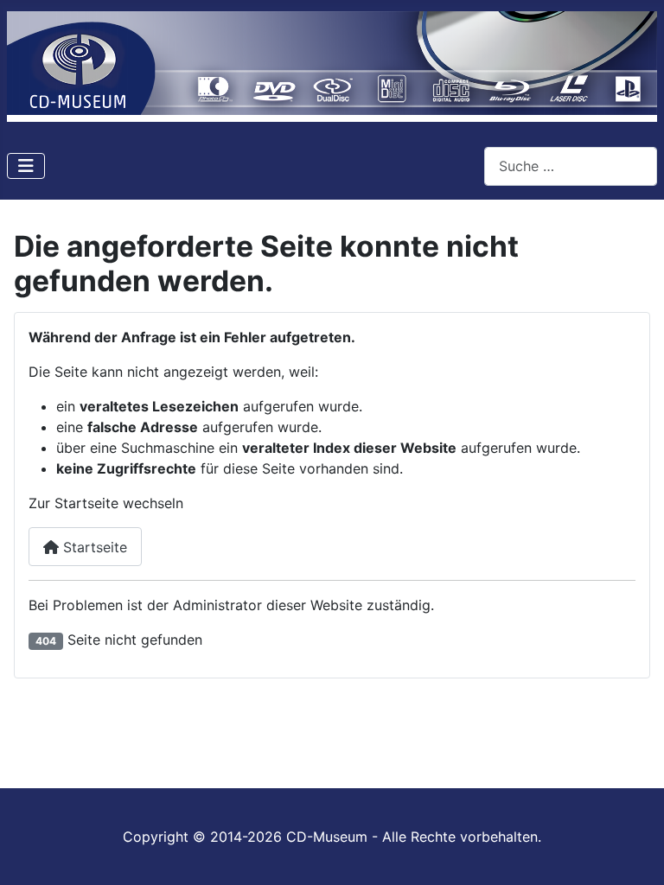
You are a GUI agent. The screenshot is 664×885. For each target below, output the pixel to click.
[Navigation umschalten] (26, 166)
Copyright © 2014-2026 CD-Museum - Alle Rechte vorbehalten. (332, 836)
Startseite (93, 547)
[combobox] (570, 166)
